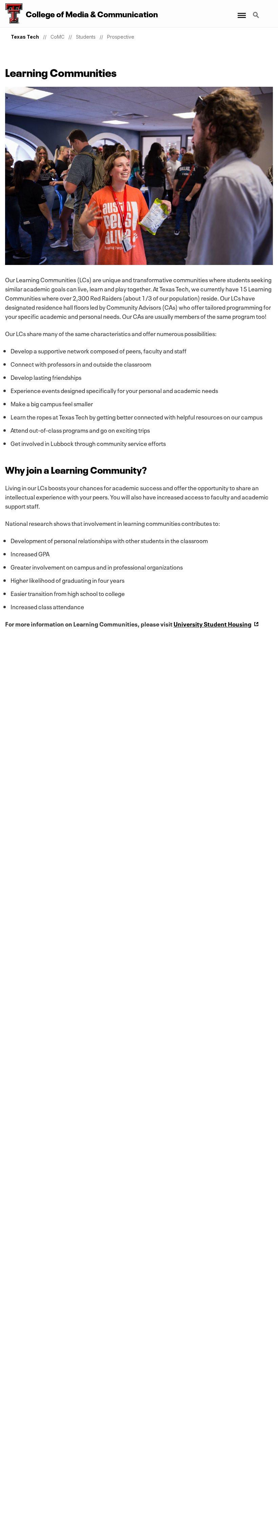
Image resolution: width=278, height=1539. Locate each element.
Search (256, 11)
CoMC (57, 37)
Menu (241, 11)
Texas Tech (25, 37)
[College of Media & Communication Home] (11, 13)
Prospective (120, 37)
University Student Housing (213, 623)
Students (86, 37)
